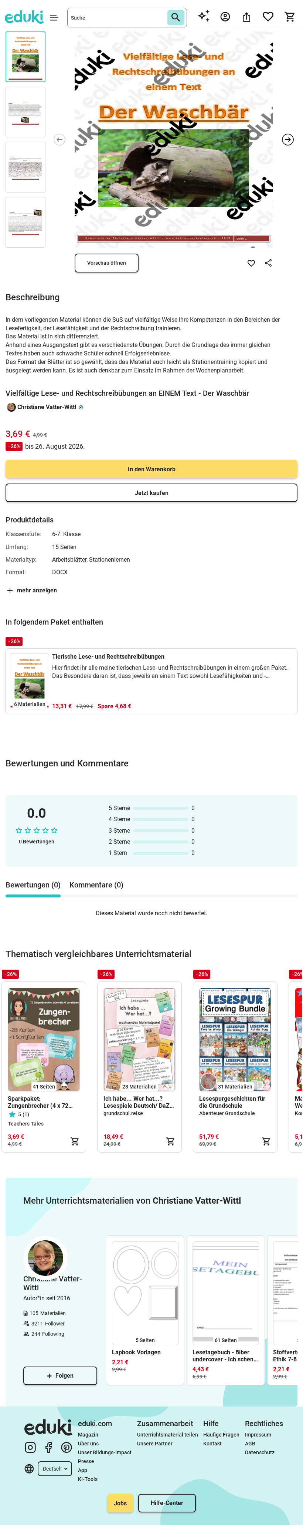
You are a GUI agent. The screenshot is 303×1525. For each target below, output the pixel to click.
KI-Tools (88, 1479)
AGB (250, 1444)
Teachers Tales (26, 1124)
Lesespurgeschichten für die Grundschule (232, 1102)
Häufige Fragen (221, 1435)
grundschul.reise (123, 1113)
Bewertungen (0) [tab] (33, 884)
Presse (86, 1461)
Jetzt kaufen (151, 492)
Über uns (88, 1444)
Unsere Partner (155, 1444)
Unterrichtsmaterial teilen (167, 1435)
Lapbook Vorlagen (136, 1352)
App (82, 1470)
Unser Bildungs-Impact (105, 1452)
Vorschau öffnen (106, 263)
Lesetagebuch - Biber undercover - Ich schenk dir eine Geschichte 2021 (225, 1356)
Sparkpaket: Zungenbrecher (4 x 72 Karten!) (38, 1102)
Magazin (88, 1435)
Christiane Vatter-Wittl (46, 407)
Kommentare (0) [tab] (96, 884)
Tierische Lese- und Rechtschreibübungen (108, 656)
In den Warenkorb (152, 469)
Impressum (258, 1435)
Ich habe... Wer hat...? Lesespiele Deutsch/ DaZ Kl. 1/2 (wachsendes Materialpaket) (136, 1102)
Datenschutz (260, 1452)
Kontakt (212, 1444)
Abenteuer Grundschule (227, 1113)
